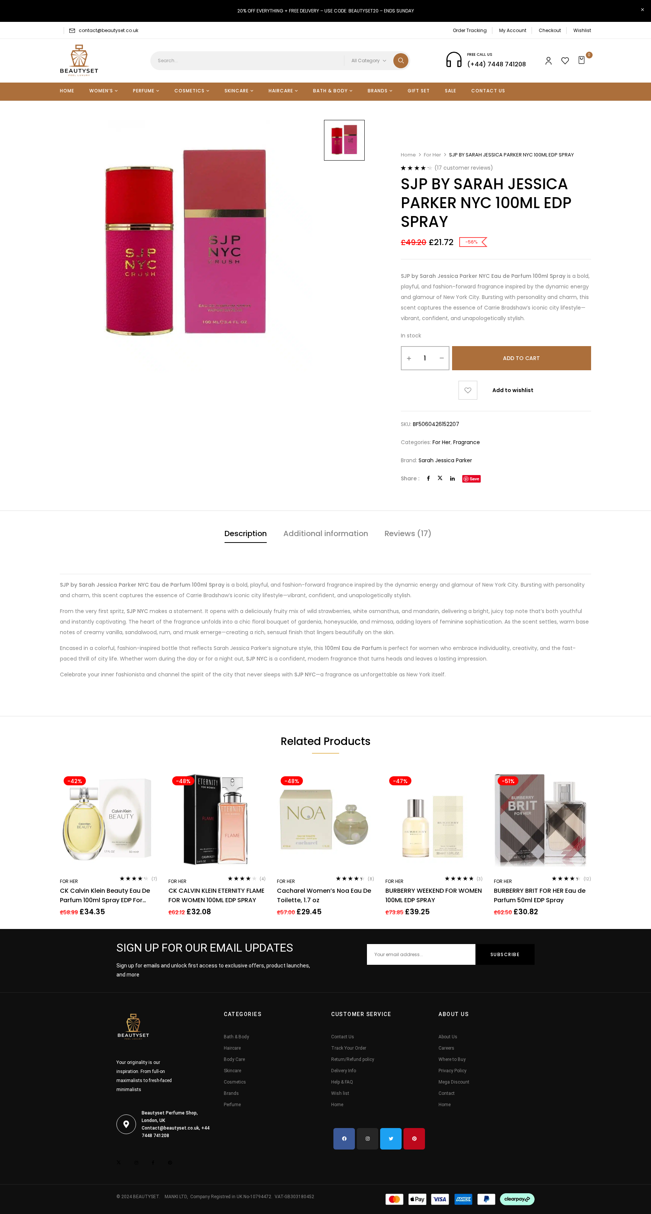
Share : (410, 478)
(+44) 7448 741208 (496, 64)
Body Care (234, 1059)
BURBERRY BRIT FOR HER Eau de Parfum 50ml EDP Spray (539, 895)
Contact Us (342, 1036)
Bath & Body (236, 1036)
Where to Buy (452, 1059)
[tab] (246, 534)
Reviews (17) (408, 533)
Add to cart (521, 358)
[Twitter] (440, 478)
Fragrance (466, 442)
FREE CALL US (479, 54)
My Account (512, 30)
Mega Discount (454, 1082)
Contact (447, 1093)
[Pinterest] (414, 1139)
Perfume (232, 1104)
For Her (432, 154)
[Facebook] (428, 478)
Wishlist (582, 30)
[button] (582, 60)
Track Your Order (348, 1048)
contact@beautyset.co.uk (108, 30)
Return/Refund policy (352, 1059)
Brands (231, 1093)
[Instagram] (367, 1139)
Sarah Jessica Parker (445, 460)
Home (408, 154)
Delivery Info (343, 1070)
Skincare (232, 1070)
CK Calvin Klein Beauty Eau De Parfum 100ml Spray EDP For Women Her (105, 895)
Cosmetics (235, 1082)
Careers (446, 1048)
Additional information (325, 533)
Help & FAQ (342, 1082)
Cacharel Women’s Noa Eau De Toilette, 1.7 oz (324, 895)
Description (246, 533)
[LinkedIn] (452, 478)
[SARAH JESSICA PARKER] (344, 140)
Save (474, 478)
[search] (400, 60)
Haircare (232, 1048)
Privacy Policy (452, 1070)
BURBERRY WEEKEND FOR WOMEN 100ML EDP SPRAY (433, 895)
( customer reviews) (463, 168)
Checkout (550, 30)
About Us (448, 1036)
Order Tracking (470, 30)
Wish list (340, 1093)
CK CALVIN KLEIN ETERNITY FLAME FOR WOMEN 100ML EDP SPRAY (216, 895)
